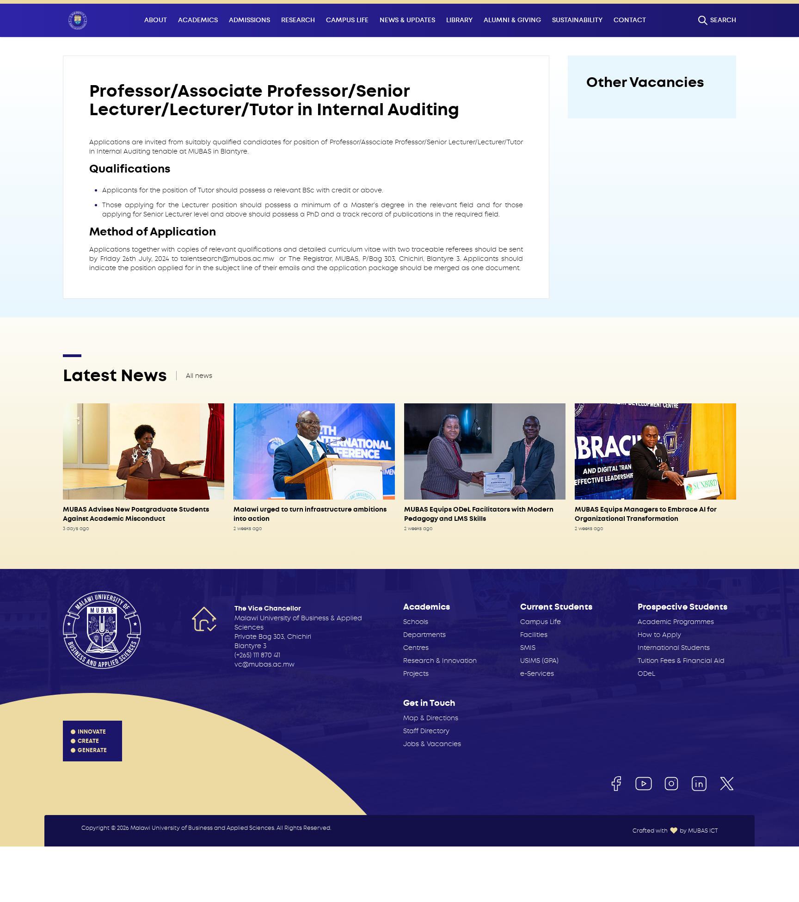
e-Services (537, 673)
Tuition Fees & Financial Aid (681, 660)
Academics (198, 20)
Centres (416, 647)
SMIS (527, 647)
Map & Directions (430, 718)
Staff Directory (426, 731)
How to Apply (659, 634)
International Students (674, 647)
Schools (415, 622)
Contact (630, 20)
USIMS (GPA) (539, 660)
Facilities (533, 634)
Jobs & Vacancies (432, 744)
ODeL (646, 673)
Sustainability (577, 20)
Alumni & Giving (512, 20)
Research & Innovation (440, 660)
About (155, 20)
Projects (416, 673)
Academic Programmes (676, 622)
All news (199, 375)
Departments (424, 634)
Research (298, 20)
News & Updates (407, 20)
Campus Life (347, 20)
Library (459, 20)
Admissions (249, 20)
